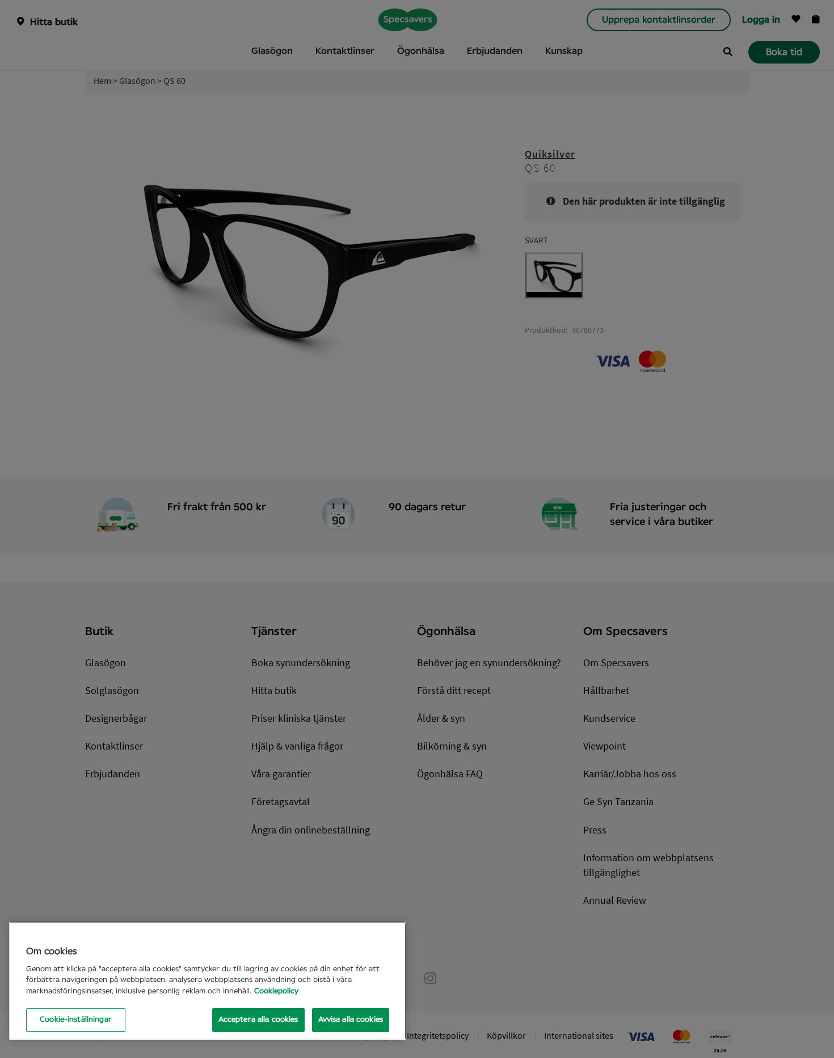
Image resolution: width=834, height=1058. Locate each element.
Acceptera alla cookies (258, 1019)
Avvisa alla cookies (350, 1019)
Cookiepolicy (276, 991)
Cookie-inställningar (76, 1019)
